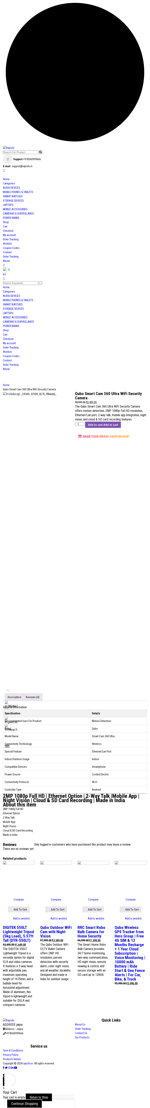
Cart (5, 226)
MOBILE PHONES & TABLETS (18, 192)
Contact (7, 252)
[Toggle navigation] (3, 175)
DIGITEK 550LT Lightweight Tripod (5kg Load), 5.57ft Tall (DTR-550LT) (18, 934)
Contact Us (81, 1033)
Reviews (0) (32, 697)
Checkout (8, 230)
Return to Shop (39, 1097)
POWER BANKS (11, 217)
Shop (6, 222)
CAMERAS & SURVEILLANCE (18, 213)
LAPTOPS (8, 205)
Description (14, 697)
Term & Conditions (13, 1050)
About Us (80, 1024)
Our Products (82, 1037)
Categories (9, 183)
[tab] (14, 697)
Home (6, 179)
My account (9, 235)
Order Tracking (11, 239)
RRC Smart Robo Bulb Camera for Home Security (91, 931)
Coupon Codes (11, 248)
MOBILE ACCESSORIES (15, 209)
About (6, 260)
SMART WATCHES (13, 196)
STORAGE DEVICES (13, 200)
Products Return (12, 1059)
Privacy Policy (10, 1054)
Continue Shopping (24, 1104)
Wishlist (7, 243)
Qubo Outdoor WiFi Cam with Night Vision (56, 931)
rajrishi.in (28, 1063)
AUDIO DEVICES (11, 187)
